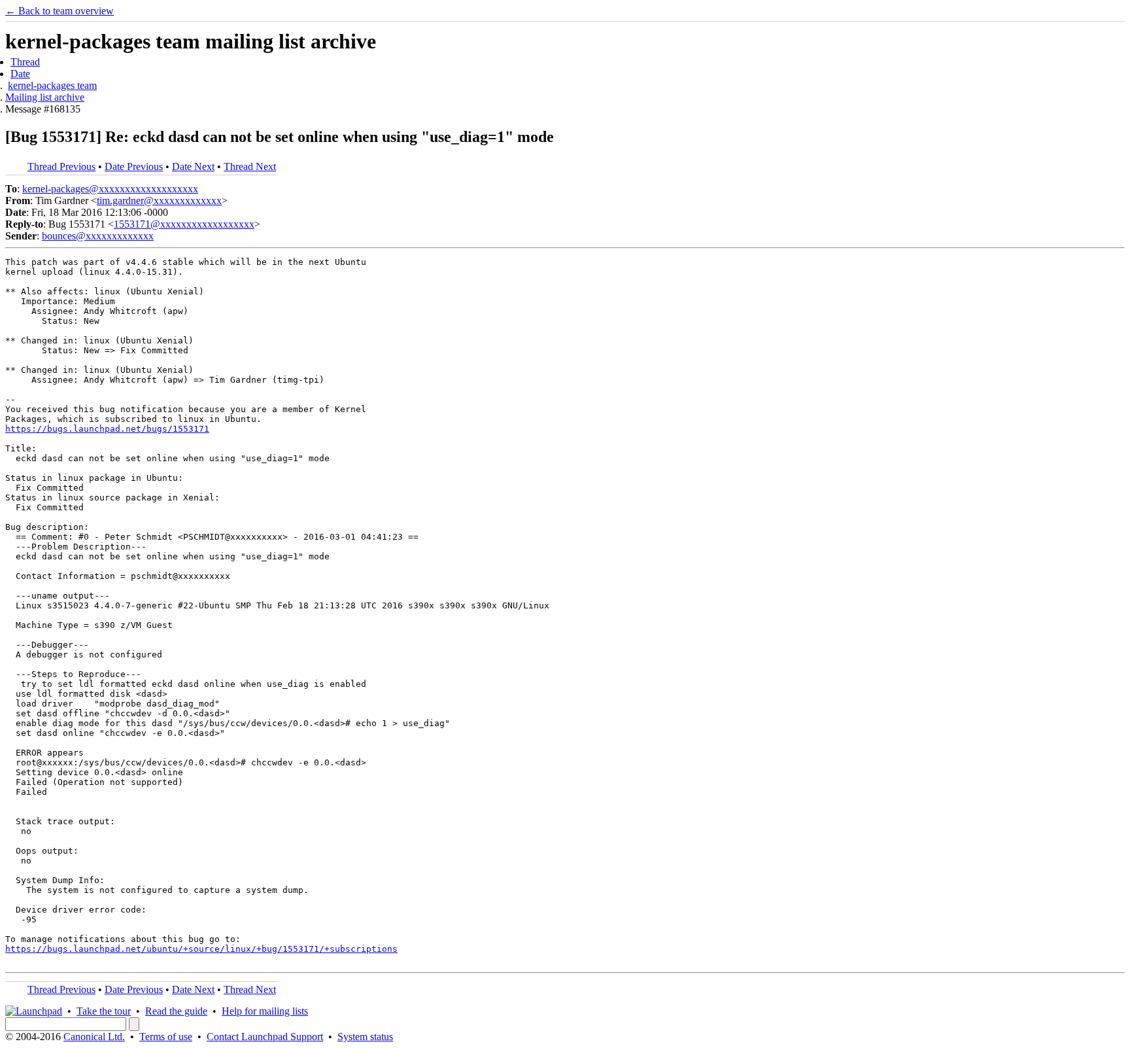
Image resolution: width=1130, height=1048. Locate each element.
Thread (25, 61)
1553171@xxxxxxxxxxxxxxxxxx (184, 224)
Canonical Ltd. (94, 1036)
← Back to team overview (59, 10)
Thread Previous (61, 166)
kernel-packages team (52, 85)
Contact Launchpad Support (265, 1036)
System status (365, 1036)
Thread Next (250, 166)
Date (20, 73)
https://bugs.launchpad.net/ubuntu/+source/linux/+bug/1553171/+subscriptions (201, 949)
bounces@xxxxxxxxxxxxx (98, 235)
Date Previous (134, 166)
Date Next (193, 166)
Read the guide (176, 1011)
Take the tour (104, 1011)
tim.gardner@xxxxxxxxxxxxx (159, 200)
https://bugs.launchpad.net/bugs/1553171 (107, 429)
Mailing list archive (44, 97)
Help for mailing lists (265, 1011)
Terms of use (165, 1036)
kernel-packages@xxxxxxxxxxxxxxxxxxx (110, 188)
